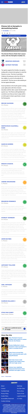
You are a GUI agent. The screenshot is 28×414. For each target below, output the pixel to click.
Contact (3, 388)
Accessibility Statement (7, 398)
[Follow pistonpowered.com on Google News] (25, 329)
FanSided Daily (5, 391)
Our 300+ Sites (21, 388)
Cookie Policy (4, 396)
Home (2, 376)
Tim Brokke (6, 30)
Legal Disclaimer (21, 396)
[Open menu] (2, 2)
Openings (19, 386)
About (2, 386)
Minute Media (8, 404)
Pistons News (8, 376)
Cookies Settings (5, 401)
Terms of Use (20, 393)
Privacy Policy (4, 393)
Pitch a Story (20, 391)
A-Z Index (19, 398)
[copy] (10, 33)
